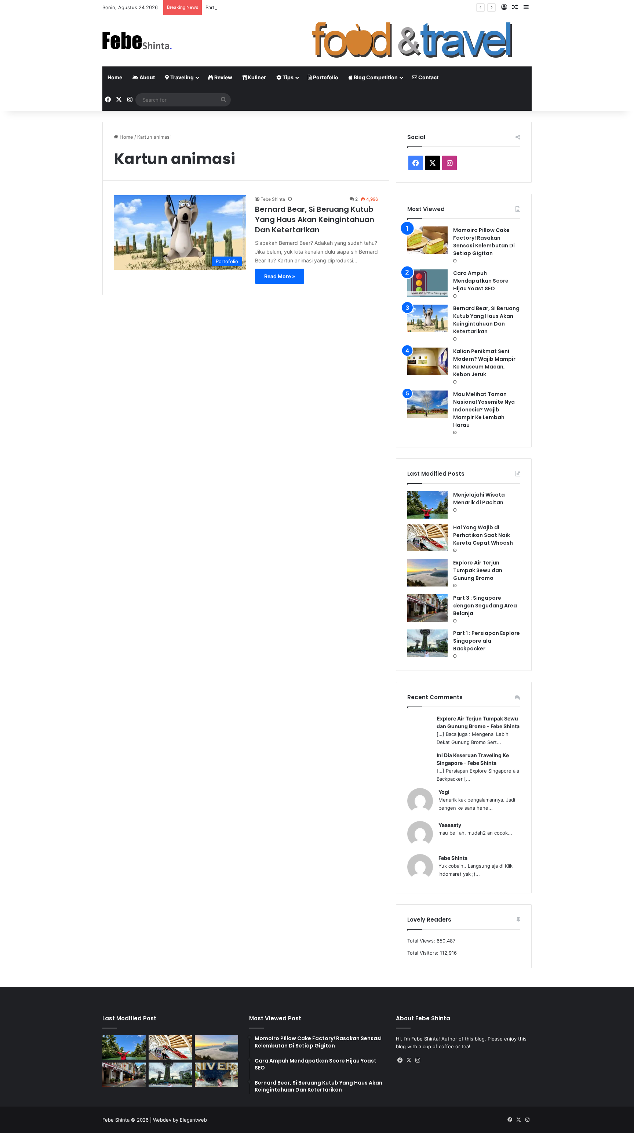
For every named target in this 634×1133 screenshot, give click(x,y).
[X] (409, 1060)
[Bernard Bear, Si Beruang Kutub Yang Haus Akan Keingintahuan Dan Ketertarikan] (427, 318)
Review (222, 77)
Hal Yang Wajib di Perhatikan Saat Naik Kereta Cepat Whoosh (483, 535)
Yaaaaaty (449, 825)
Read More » (279, 276)
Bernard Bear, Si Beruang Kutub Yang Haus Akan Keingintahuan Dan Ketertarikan (314, 219)
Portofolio (325, 77)
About (146, 77)
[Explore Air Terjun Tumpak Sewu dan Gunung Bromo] (427, 573)
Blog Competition (375, 77)
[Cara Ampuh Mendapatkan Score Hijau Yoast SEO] (427, 283)
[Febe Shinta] (137, 41)
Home (115, 77)
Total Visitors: (423, 953)
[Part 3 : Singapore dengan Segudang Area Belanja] (427, 608)
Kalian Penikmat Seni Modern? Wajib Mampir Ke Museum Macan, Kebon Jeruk (484, 363)
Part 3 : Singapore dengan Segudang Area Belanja (262, 7)
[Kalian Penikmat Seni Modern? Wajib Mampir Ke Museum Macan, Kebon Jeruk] (427, 361)
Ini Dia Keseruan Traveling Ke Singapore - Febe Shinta (473, 759)
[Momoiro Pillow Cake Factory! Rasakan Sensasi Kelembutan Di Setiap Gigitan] (427, 240)
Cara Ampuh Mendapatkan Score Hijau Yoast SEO (481, 280)
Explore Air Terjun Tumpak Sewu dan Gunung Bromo (477, 570)
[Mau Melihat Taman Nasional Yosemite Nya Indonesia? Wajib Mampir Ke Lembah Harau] (427, 404)
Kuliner (256, 77)
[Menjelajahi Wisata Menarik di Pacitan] (427, 505)
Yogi (443, 792)
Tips (287, 77)
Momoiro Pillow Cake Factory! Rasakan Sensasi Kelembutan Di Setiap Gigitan (484, 241)
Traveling (181, 77)
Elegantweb (193, 1120)
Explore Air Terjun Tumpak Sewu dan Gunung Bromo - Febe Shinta (478, 722)
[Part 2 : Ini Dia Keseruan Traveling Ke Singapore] (216, 1075)
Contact (427, 77)
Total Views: (422, 941)
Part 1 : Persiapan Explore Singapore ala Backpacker (486, 640)
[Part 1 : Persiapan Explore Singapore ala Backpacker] (427, 643)
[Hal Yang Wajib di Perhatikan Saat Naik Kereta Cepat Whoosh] (427, 537)
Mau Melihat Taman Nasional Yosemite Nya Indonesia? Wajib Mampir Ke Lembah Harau (484, 410)
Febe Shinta (272, 199)
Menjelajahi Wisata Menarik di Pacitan (479, 498)
